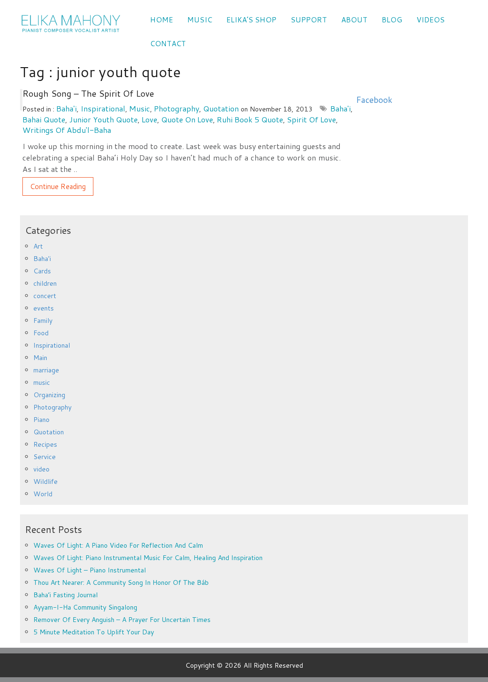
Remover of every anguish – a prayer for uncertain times (122, 619)
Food (41, 333)
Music (199, 20)
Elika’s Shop (251, 20)
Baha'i (66, 108)
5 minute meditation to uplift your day (93, 632)
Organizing (49, 395)
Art (38, 246)
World (42, 494)
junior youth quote (103, 119)
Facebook (374, 100)
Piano (41, 419)
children (45, 283)
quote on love (187, 119)
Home (161, 20)
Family (42, 320)
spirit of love (311, 119)
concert (44, 296)
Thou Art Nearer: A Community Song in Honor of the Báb (121, 582)
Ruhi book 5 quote (250, 119)
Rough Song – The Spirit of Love (88, 93)
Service (44, 456)
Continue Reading (58, 186)
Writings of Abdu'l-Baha (66, 129)
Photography (176, 108)
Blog (392, 20)
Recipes (45, 444)
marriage (46, 370)
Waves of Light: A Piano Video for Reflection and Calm (118, 545)
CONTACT (168, 44)
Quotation (221, 108)
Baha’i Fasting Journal (65, 595)
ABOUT (354, 20)
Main (40, 357)
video (41, 469)
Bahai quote (43, 119)
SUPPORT (309, 20)
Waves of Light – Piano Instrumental (89, 570)
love (149, 119)
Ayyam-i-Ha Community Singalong (85, 607)
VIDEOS (431, 20)
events (43, 308)
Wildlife (45, 481)
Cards (42, 271)
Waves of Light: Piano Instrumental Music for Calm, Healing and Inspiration (148, 557)
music (139, 108)
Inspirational (103, 108)
